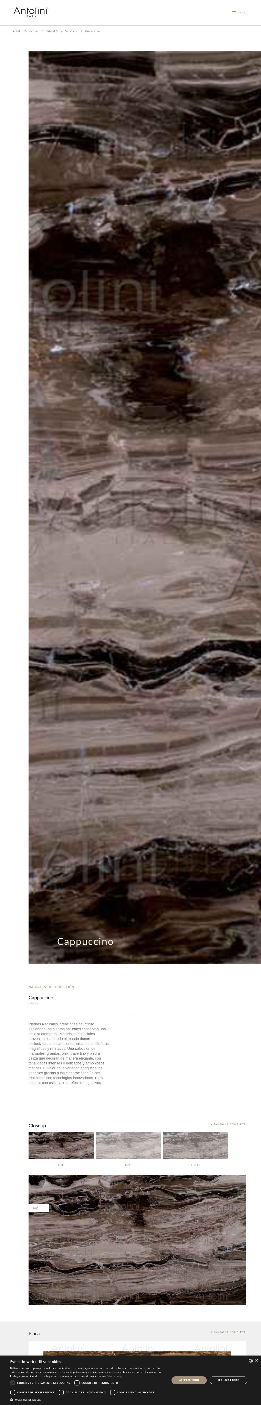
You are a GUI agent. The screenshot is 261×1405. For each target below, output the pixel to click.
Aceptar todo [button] (189, 1380)
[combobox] (251, 1361)
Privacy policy (114, 1376)
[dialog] (130, 1380)
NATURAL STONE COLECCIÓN (51, 986)
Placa (34, 1333)
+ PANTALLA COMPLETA (228, 1124)
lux (61, 1165)
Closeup (37, 1125)
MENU (242, 12)
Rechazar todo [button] (228, 1380)
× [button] (256, 1360)
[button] (87, 1399)
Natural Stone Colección (61, 31)
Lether (195, 1165)
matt (128, 1165)
